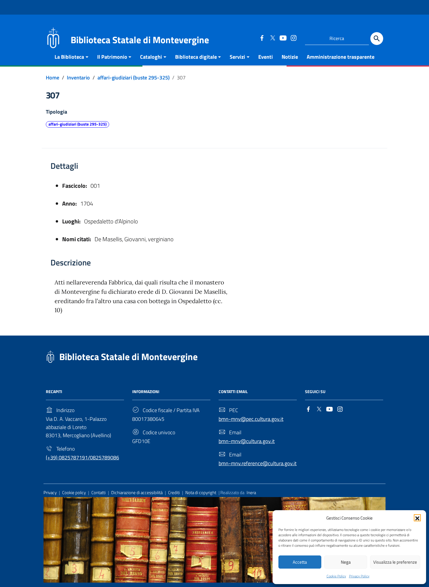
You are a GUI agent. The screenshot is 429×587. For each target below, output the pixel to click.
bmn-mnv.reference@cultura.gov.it (258, 463)
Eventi (265, 57)
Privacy (50, 492)
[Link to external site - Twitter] (272, 37)
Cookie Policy (336, 576)
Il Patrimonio (112, 57)
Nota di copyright (200, 492)
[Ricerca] (376, 38)
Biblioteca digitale (196, 57)
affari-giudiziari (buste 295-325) (77, 124)
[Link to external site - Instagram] (293, 37)
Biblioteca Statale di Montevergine (128, 357)
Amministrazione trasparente (340, 57)
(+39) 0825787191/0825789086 (82, 457)
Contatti (98, 492)
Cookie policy (74, 492)
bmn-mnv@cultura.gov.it (247, 441)
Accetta (300, 562)
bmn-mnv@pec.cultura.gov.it (251, 419)
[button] (417, 518)
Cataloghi (151, 57)
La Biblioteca (69, 57)
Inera (251, 492)
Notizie (290, 57)
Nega (346, 562)
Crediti (174, 492)
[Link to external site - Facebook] (261, 37)
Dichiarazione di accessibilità (137, 492)
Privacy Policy (359, 576)
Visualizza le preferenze (395, 562)
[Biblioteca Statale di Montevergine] (53, 37)
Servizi (237, 57)
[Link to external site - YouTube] (282, 37)
